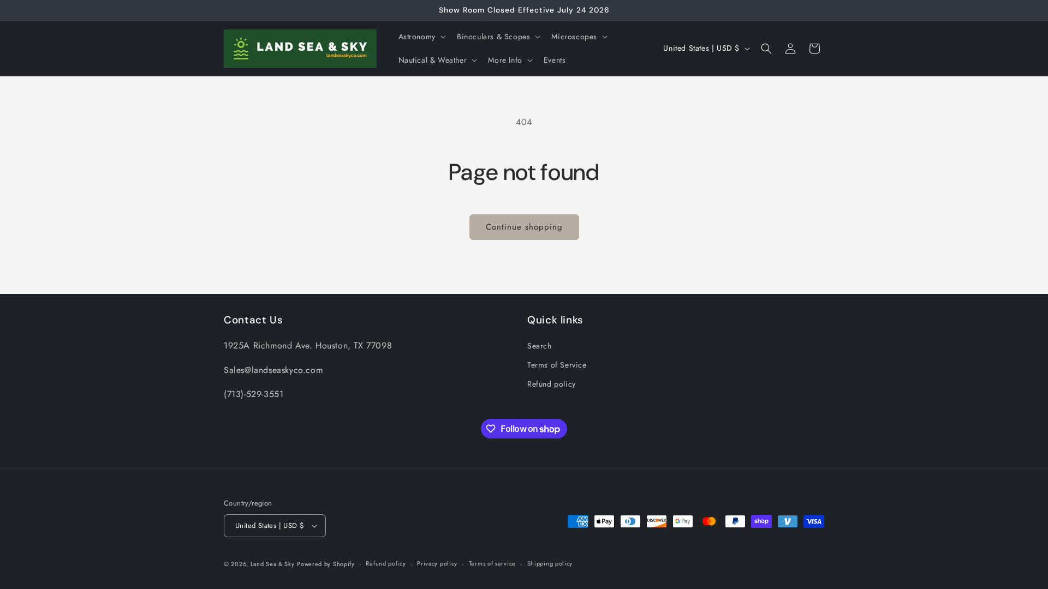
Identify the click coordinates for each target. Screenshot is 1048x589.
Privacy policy (437, 563)
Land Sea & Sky (273, 564)
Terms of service (492, 563)
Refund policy (551, 383)
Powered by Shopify (326, 564)
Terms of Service (557, 364)
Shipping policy (550, 563)
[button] (421, 36)
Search (539, 345)
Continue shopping (524, 227)
